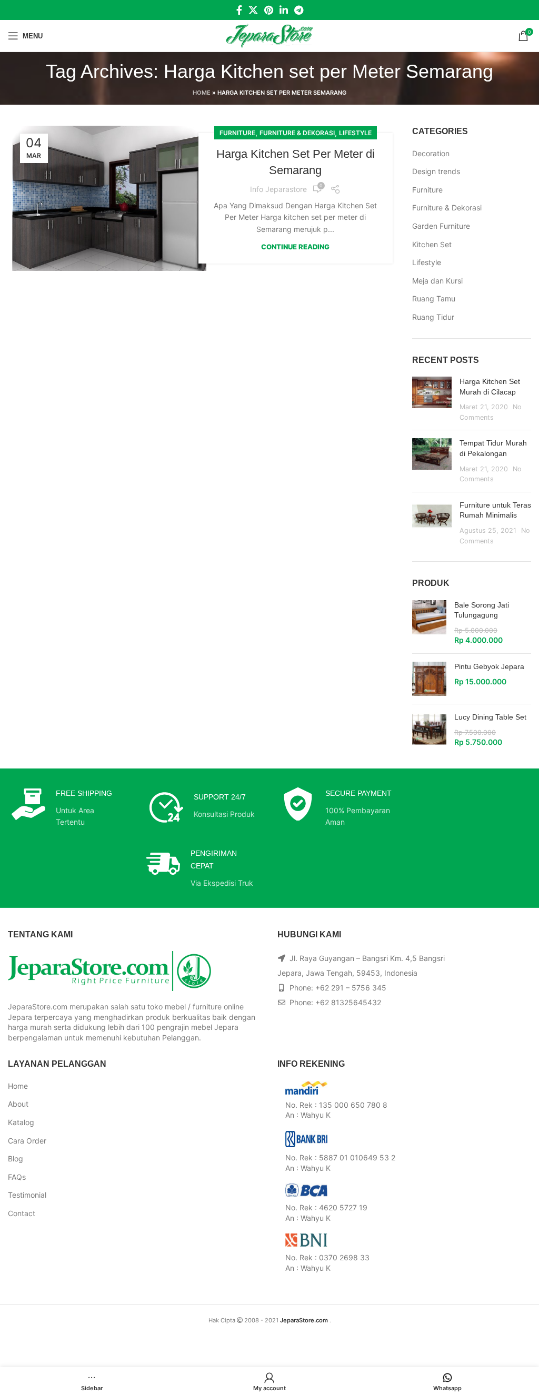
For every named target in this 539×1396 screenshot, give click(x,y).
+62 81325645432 (348, 1002)
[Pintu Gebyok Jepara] (429, 679)
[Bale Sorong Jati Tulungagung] (429, 622)
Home (202, 92)
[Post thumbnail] (432, 399)
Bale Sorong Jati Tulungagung (481, 610)
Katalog (21, 1122)
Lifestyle (355, 133)
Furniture (237, 133)
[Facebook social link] (239, 10)
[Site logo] (270, 35)
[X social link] (253, 10)
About (18, 1103)
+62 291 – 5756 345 (350, 987)
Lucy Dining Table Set (490, 717)
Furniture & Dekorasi (297, 133)
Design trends (436, 171)
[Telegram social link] (298, 10)
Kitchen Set (432, 244)
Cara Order (27, 1140)
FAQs (17, 1176)
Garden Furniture (441, 225)
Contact (21, 1213)
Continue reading (295, 247)
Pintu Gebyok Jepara (489, 666)
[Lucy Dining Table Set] (429, 729)
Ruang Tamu (433, 298)
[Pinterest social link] (268, 10)
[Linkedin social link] (283, 10)
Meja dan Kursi (437, 280)
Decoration (431, 153)
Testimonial (27, 1194)
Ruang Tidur (433, 316)
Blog (15, 1158)
